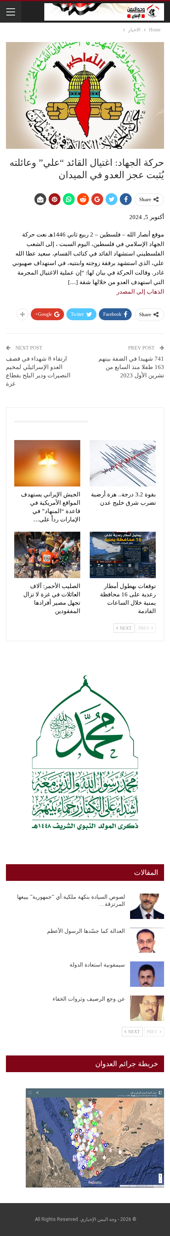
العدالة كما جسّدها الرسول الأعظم (86, 931)
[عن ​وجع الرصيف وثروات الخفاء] (147, 1008)
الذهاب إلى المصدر (140, 291)
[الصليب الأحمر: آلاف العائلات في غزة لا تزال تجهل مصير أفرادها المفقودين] (47, 555)
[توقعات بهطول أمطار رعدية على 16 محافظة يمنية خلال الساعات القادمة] (123, 555)
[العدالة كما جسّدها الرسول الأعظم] (147, 940)
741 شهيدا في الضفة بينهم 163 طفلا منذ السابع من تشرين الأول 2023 (131, 367)
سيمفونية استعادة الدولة (97, 965)
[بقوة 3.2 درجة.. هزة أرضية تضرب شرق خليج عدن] (123, 463)
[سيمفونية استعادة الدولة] (147, 974)
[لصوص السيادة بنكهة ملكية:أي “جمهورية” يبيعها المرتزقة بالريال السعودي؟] (147, 906)
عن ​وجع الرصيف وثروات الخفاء (89, 999)
